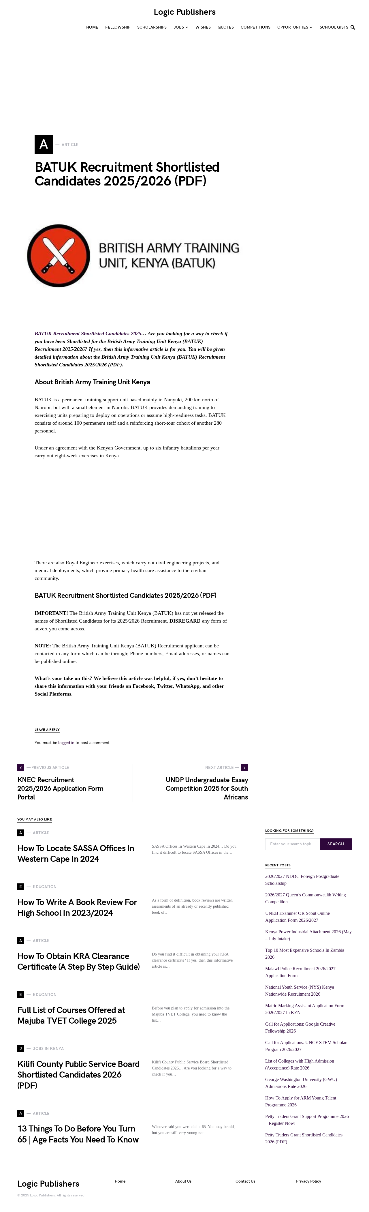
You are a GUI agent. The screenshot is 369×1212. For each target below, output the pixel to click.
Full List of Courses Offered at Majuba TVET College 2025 (71, 1015)
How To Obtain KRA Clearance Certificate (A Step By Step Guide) (78, 962)
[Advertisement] (173, 76)
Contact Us (245, 1181)
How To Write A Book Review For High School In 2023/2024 (77, 908)
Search (335, 844)
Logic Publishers (185, 12)
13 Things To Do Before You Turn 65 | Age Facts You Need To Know (77, 1134)
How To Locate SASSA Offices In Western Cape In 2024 (75, 854)
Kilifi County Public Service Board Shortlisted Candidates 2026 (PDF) (78, 1075)
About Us (183, 1181)
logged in (66, 742)
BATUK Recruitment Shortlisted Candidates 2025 (88, 333)
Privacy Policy (308, 1181)
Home (120, 1181)
